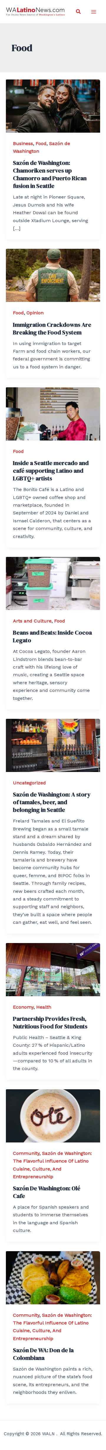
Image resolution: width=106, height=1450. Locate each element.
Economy (23, 1007)
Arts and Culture (32, 621)
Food (41, 143)
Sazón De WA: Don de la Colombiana (43, 1354)
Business (23, 143)
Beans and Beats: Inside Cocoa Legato (52, 636)
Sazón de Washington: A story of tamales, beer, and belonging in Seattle (51, 802)
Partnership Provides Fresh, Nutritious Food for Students (50, 1022)
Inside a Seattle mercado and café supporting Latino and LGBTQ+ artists (51, 470)
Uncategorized (29, 783)
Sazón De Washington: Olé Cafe (46, 1192)
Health (43, 1007)
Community (26, 1153)
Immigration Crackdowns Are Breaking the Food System (52, 329)
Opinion (35, 313)
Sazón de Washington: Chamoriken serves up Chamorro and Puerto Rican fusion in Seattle (50, 174)
